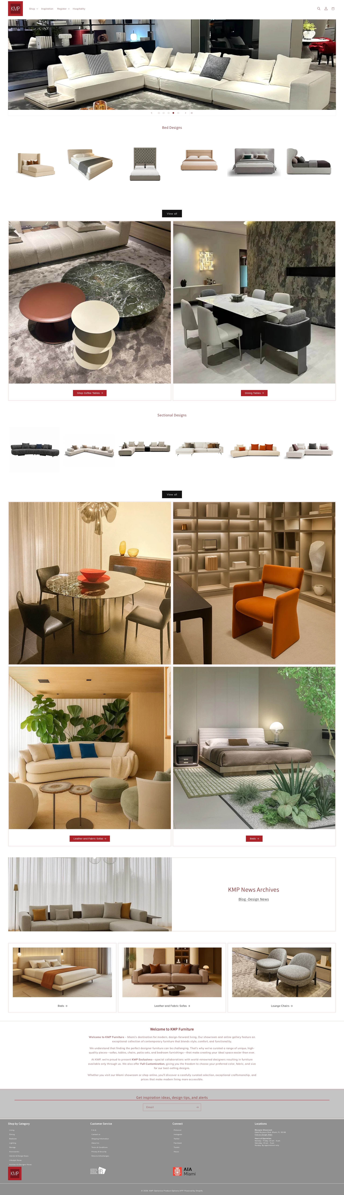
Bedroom (13, 1139)
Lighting (12, 1143)
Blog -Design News (254, 899)
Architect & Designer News (20, 1165)
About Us (95, 1143)
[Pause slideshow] (192, 113)
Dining (12, 1134)
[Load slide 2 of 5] (163, 112)
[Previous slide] (152, 113)
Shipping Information (100, 1139)
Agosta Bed (90, 188)
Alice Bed (144, 199)
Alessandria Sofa (89, 480)
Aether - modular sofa (35, 480)
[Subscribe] (197, 1107)
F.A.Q (94, 1130)
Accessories (14, 1152)
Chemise (254, 192)
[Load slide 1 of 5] (158, 112)
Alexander (144, 480)
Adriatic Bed (34, 192)
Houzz (176, 1152)
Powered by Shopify (193, 1191)
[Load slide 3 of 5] (168, 112)
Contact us (96, 1134)
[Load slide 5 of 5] (178, 112)
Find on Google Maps (263, 1135)
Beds (253, 838)
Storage (12, 1147)
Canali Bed (199, 188)
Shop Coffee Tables (88, 393)
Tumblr (176, 1147)
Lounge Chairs (280, 1005)
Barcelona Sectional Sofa (309, 480)
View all (172, 213)
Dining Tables (253, 393)
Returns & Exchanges (100, 1156)
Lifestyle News (15, 1160)
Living (11, 1130)
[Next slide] (186, 113)
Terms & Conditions (100, 1147)
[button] (33, 8)
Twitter (177, 1139)
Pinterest (177, 1130)
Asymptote (254, 480)
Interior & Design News (18, 1156)
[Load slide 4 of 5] (173, 112)
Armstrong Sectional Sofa (199, 480)
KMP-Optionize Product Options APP (166, 1191)
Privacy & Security (99, 1152)
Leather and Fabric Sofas (88, 838)
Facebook (178, 1143)
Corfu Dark (309, 192)
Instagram (178, 1134)
